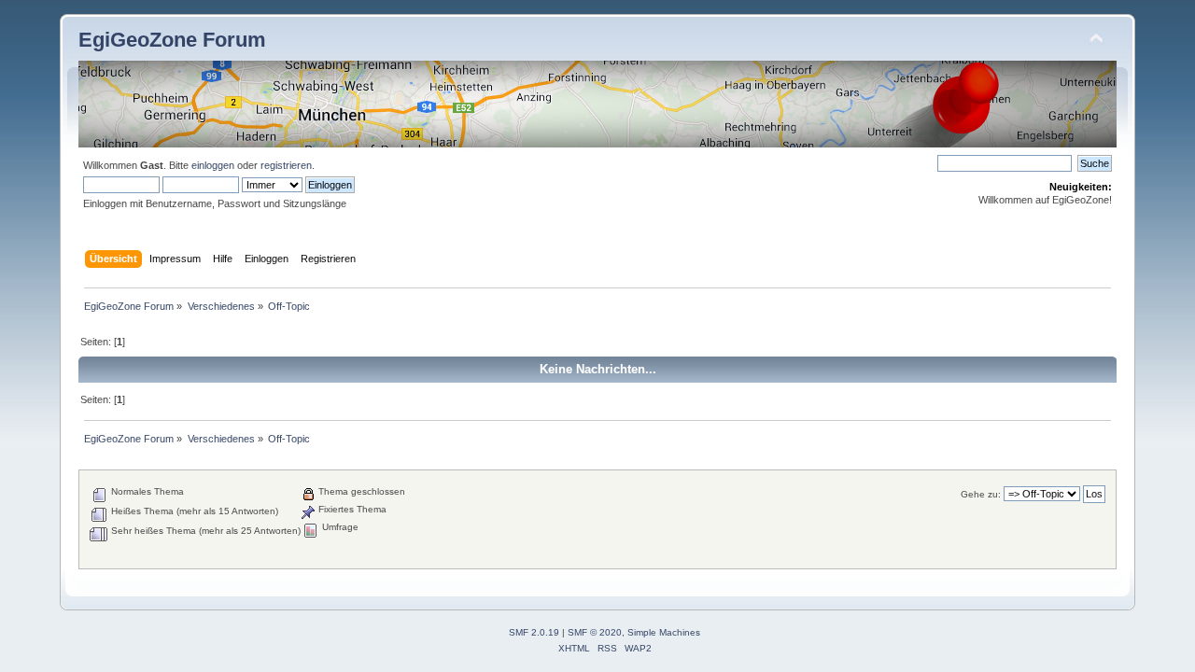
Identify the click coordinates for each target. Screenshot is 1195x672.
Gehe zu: (981, 494)
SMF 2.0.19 (534, 632)
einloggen (212, 165)
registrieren (286, 165)
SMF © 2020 (595, 632)
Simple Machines (663, 632)
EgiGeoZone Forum (172, 39)
